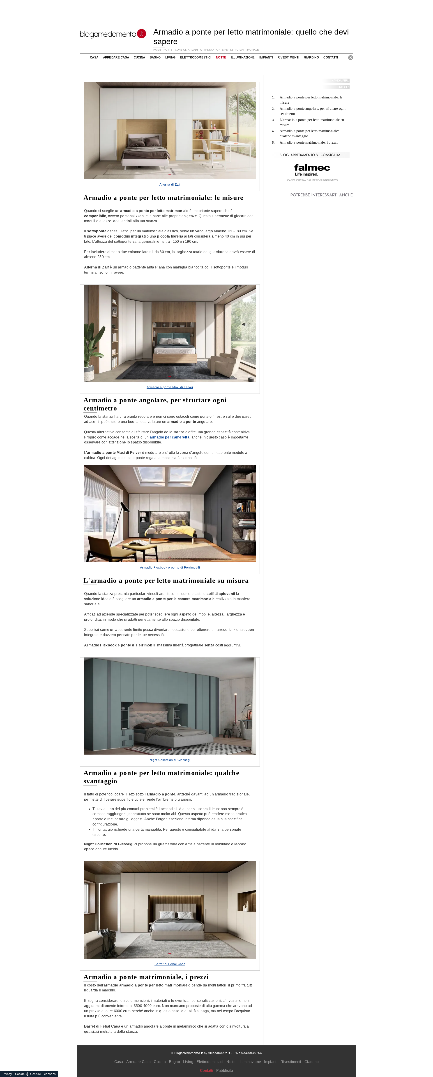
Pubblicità (224, 1070)
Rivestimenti (291, 1062)
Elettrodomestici (209, 1062)
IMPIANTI (266, 57)
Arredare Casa (138, 1062)
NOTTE (168, 49)
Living (188, 1062)
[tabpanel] (170, 136)
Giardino (311, 1062)
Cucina (160, 1062)
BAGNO (155, 57)
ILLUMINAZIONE (243, 57)
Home (157, 49)
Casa (118, 1062)
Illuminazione (250, 1062)
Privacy (7, 1074)
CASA (94, 57)
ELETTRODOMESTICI (196, 57)
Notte (230, 1062)
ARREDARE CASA (116, 57)
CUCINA (139, 57)
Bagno (174, 1062)
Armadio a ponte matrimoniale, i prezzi (309, 142)
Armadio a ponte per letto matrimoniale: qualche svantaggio (309, 133)
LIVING (170, 57)
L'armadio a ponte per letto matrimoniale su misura (312, 122)
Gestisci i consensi (43, 1074)
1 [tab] (170, 174)
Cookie (20, 1074)
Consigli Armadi (186, 49)
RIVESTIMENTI (288, 57)
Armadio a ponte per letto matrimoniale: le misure (311, 100)
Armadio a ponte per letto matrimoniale (229, 49)
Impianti (270, 1062)
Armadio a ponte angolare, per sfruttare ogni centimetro (312, 111)
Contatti (330, 57)
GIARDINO (311, 57)
